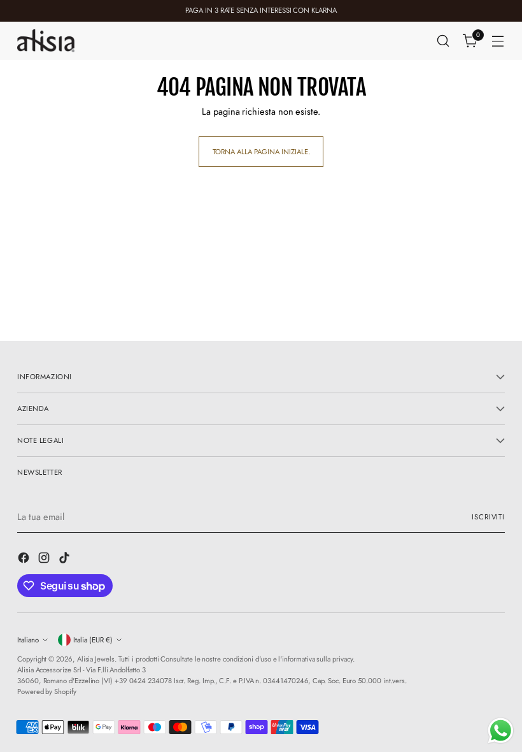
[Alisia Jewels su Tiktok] (65, 559)
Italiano (28, 640)
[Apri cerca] (443, 41)
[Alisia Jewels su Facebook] (24, 559)
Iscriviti (488, 517)
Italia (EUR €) (93, 640)
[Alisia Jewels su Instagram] (45, 559)
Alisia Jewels (96, 659)
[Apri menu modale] (498, 41)
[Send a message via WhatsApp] (501, 731)
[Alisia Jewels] (45, 40)
